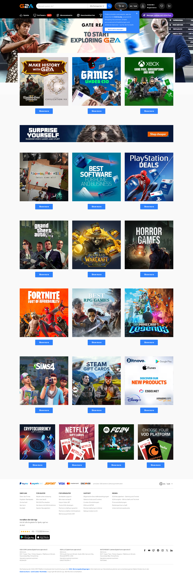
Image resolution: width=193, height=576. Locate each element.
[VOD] (155, 459)
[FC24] (116, 459)
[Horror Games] (149, 268)
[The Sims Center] (44, 404)
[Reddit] (158, 550)
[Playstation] (149, 201)
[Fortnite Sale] (44, 336)
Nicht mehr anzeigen (115, 29)
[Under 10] (96, 105)
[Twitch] (153, 550)
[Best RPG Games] (96, 336)
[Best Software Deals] (96, 201)
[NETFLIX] (77, 459)
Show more (44, 111)
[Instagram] (162, 550)
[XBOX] (149, 105)
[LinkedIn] (171, 550)
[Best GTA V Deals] (44, 268)
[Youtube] (149, 550)
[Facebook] (145, 550)
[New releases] (44, 105)
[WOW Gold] (96, 268)
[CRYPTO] (37, 459)
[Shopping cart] (169, 6)
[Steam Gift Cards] (96, 404)
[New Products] (149, 404)
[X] (167, 550)
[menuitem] (24, 15)
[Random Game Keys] (96, 141)
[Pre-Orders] (44, 201)
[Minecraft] (149, 336)
